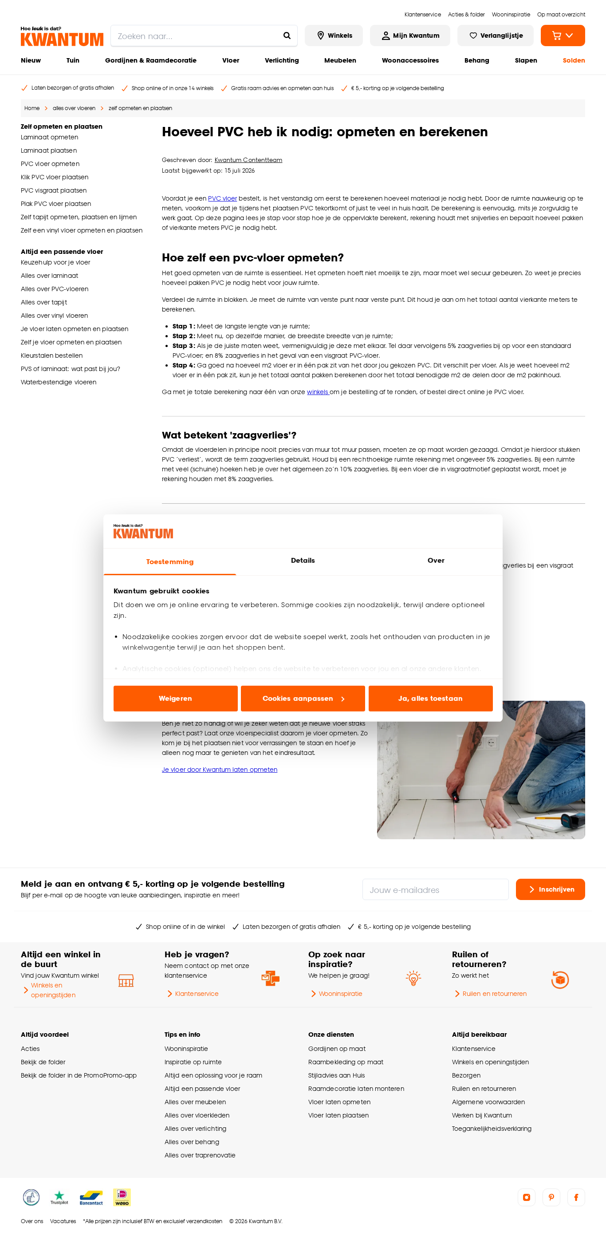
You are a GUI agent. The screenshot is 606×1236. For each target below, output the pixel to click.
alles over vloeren (74, 108)
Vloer (230, 60)
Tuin (73, 60)
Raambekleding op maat (345, 1062)
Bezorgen (466, 1075)
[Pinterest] (551, 1197)
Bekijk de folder (43, 1062)
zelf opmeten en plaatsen (140, 108)
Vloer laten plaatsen (338, 1115)
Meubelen (340, 60)
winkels (318, 391)
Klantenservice (197, 993)
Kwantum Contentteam (249, 159)
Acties (30, 1048)
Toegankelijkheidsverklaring (492, 1128)
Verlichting (282, 60)
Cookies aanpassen (298, 698)
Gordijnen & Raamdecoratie (151, 60)
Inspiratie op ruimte (193, 1062)
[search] (204, 35)
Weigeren (175, 698)
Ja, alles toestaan (430, 698)
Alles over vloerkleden (197, 1115)
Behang (476, 60)
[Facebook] (576, 1197)
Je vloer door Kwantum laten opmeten (219, 769)
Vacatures (63, 1221)
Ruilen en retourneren (495, 993)
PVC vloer (222, 198)
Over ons (32, 1221)
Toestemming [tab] (169, 561)
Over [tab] (436, 560)
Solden (574, 60)
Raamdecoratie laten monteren (356, 1088)
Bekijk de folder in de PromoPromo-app (79, 1075)
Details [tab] (303, 560)
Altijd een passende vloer (202, 1088)
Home (31, 108)
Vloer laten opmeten (339, 1102)
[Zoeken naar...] (287, 35)
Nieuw (31, 60)
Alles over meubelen (195, 1102)
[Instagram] (526, 1197)
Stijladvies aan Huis (336, 1075)
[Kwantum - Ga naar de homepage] (62, 36)
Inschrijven (557, 889)
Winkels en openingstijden (53, 990)
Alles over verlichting (195, 1128)
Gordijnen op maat (337, 1048)
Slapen (526, 60)
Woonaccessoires (410, 60)
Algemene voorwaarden (488, 1102)
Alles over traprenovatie (200, 1155)
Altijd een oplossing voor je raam (213, 1075)
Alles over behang (192, 1141)
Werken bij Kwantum (482, 1115)
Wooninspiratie (340, 993)
